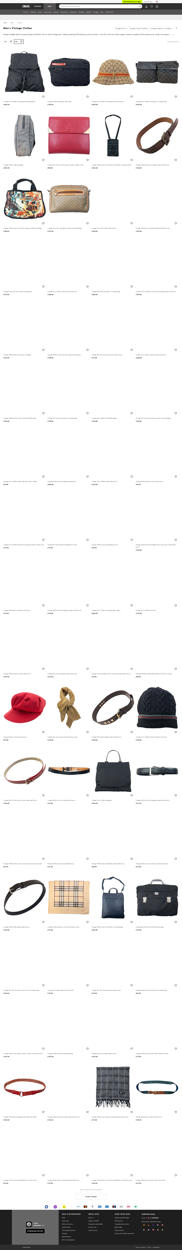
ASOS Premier (66, 1227)
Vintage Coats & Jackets (139, 28)
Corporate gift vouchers (122, 1224)
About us (91, 1218)
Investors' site (92, 1227)
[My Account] (146, 6)
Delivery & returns (67, 1224)
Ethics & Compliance (68, 1240)
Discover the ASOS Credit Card (124, 1233)
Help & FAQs (148, 2)
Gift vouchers (119, 1221)
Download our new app (132, 2)
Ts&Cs (149, 1247)
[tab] (25, 12)
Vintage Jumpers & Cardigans (162, 28)
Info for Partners (119, 1230)
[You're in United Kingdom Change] (156, 1)
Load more (91, 1197)
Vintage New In (121, 28)
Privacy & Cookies (141, 1247)
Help (63, 1218)
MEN (50, 6)
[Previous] (112, 28)
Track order (65, 1221)
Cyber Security (92, 1230)
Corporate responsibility (95, 1224)
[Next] (176, 28)
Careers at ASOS (93, 1221)
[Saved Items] (151, 6)
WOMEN (37, 6)
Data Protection (66, 1237)
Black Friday (118, 1227)
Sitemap (64, 1233)
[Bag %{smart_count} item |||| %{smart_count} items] (157, 6)
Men (12, 23)
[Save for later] (43, 96)
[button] (144, 1225)
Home (5, 23)
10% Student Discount (68, 1230)
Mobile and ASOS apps (122, 1218)
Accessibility (156, 1247)
